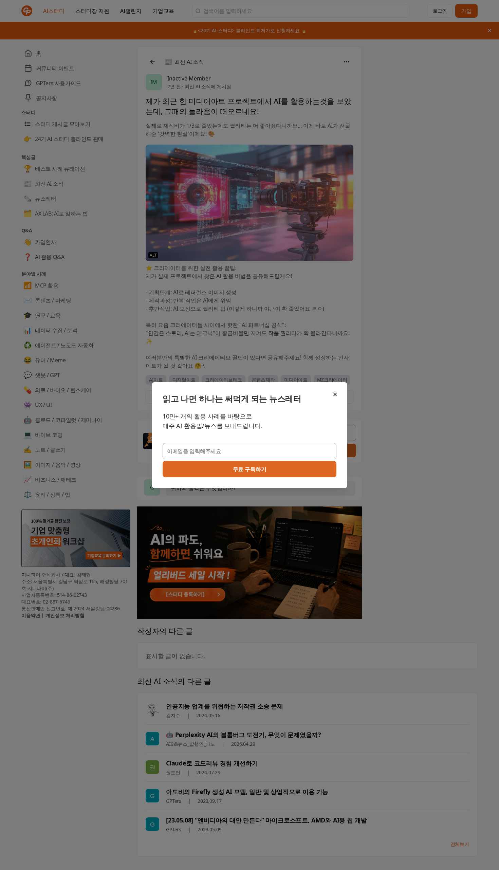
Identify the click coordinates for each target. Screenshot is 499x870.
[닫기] (335, 394)
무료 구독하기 (249, 469)
